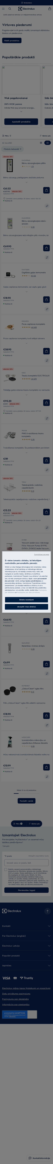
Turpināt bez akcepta (41, 554)
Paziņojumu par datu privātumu (28, 592)
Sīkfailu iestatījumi (26, 600)
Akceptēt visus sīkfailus (26, 607)
